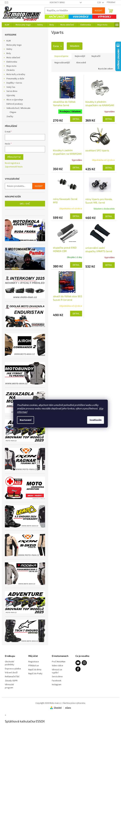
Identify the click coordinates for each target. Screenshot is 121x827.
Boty (8, 53)
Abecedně (81, 62)
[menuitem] (7, 24)
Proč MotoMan (58, 661)
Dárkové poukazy (14, 104)
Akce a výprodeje (14, 99)
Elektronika (11, 61)
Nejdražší (96, 56)
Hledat (98, 10)
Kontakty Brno (57, 2)
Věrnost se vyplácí (57, 671)
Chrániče (10, 70)
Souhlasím (95, 420)
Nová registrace (12, 163)
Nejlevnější (80, 56)
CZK (99, 2)
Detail (76, 119)
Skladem (74, 46)
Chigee (13, 112)
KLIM (8, 40)
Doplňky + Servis (14, 82)
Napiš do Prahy (35, 673)
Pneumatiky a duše (15, 78)
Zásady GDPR (11, 680)
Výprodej (104, 17)
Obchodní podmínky (9, 663)
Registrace (33, 661)
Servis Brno (11, 91)
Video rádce (57, 665)
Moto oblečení (13, 57)
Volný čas (10, 87)
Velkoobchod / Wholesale (18, 108)
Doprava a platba (13, 668)
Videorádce (80, 17)
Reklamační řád (12, 676)
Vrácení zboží (11, 672)
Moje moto (11, 66)
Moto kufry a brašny (15, 74)
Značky (9, 116)
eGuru (68, 707)
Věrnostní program (9, 686)
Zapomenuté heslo (14, 166)
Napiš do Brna (34, 669)
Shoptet (58, 707)
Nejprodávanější (62, 62)
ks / (25, 203)
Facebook (56, 680)
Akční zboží (56, 17)
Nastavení (25, 420)
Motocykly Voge (14, 45)
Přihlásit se (14, 157)
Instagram (56, 684)
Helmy (9, 49)
